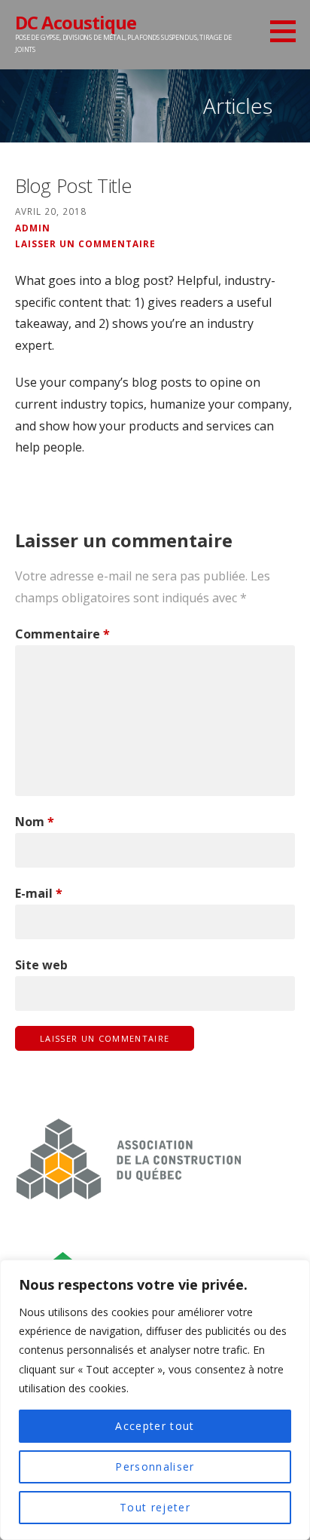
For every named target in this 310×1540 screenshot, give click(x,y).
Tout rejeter (155, 1507)
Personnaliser (154, 1466)
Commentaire (62, 634)
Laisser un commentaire (85, 243)
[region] (155, 1400)
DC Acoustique (75, 22)
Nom (34, 821)
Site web (41, 965)
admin (32, 228)
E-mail (38, 893)
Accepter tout (154, 1426)
